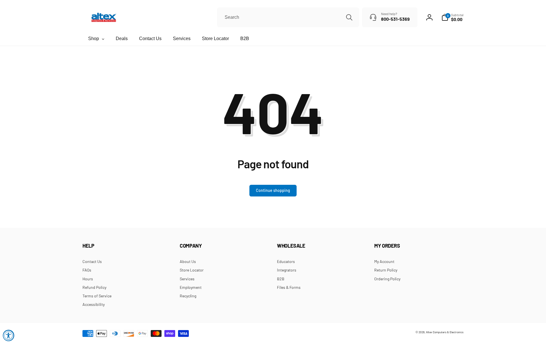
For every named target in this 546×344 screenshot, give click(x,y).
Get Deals (244, 204)
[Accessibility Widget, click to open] (8, 335)
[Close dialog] (351, 137)
